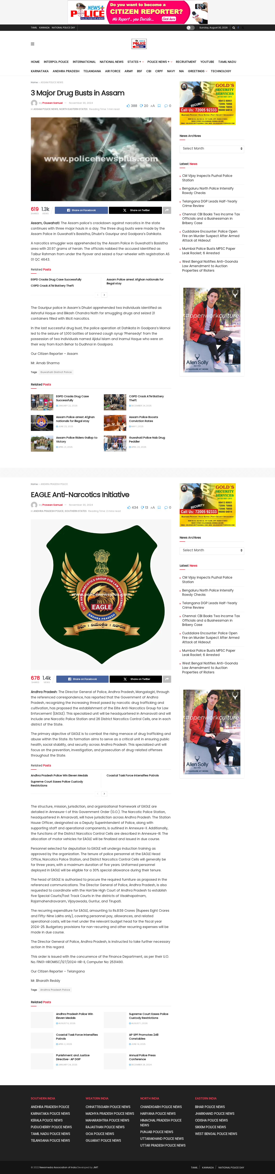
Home (35, 62)
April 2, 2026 (65, 1044)
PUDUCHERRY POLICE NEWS (51, 1127)
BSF (139, 71)
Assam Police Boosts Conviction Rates (143, 419)
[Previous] (97, 295)
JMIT (95, 1167)
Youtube (207, 62)
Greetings (196, 71)
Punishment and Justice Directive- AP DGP (73, 1057)
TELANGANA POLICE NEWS (50, 1140)
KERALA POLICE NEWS (47, 1120)
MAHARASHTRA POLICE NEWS (107, 1120)
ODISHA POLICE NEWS (211, 1120)
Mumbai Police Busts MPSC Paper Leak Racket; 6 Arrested (208, 250)
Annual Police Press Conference (142, 1057)
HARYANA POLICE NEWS (158, 1113)
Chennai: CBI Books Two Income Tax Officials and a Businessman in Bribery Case (211, 218)
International (84, 62)
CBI (148, 71)
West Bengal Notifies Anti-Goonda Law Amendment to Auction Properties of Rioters (210, 266)
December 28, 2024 (141, 1064)
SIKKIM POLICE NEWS (210, 1127)
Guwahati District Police (56, 372)
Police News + (158, 62)
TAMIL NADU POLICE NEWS (50, 1134)
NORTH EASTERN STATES (73, 109)
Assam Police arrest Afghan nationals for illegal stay (75, 419)
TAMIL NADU (227, 62)
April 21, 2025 (65, 446)
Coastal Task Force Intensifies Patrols (133, 775)
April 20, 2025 (138, 446)
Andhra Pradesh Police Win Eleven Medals (59, 775)
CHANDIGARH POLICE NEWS (161, 1107)
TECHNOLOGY (221, 71)
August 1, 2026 (139, 1023)
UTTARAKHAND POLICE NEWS (162, 1138)
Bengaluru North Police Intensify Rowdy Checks (208, 190)
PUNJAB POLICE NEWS (156, 1132)
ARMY (129, 71)
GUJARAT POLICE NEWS (103, 1140)
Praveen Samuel (52, 103)
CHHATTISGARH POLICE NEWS (108, 1107)
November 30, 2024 (81, 103)
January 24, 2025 (67, 1064)
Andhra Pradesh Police (55, 989)
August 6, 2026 (66, 1023)
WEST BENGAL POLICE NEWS (216, 1134)
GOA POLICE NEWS (100, 1134)
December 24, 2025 (141, 405)
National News (111, 62)
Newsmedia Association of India (58, 1167)
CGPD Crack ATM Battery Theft (52, 286)
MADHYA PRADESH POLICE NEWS (110, 1113)
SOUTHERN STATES (76, 511)
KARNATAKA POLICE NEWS (50, 1113)
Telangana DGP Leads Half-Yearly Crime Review (209, 203)
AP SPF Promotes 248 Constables (143, 1037)
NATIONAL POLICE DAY (63, 27)
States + (134, 62)
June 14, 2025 (138, 1044)
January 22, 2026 (67, 405)
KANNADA (44, 27)
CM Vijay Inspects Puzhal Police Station (207, 177)
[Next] (104, 295)
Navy (171, 71)
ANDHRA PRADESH (66, 71)
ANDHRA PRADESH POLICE (54, 484)
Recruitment (186, 62)
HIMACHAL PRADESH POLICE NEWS (160, 1122)
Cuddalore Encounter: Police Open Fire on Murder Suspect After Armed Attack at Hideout (210, 236)
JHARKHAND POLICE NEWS (214, 1113)
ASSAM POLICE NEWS (52, 82)
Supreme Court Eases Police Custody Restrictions (148, 1016)
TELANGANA (92, 71)
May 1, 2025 (137, 426)
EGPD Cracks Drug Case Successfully (56, 279)
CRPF (159, 71)
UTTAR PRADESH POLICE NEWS (163, 1145)
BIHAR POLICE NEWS (210, 1107)
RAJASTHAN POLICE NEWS (105, 1127)
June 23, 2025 (65, 426)
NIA (181, 71)
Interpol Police (56, 62)
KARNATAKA (40, 71)
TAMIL (34, 27)
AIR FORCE (112, 71)
